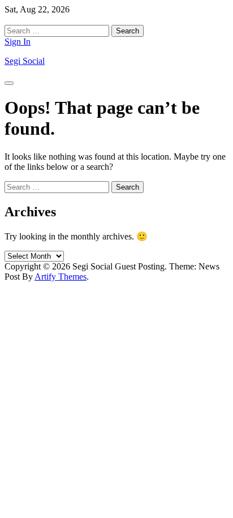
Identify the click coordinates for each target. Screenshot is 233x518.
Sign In (18, 41)
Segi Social (25, 61)
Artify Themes (60, 276)
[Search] (8, 19)
